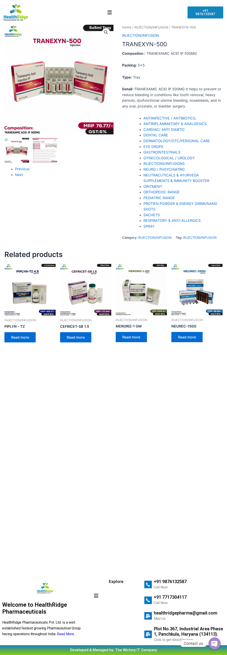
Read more (20, 337)
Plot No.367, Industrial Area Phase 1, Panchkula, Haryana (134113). (188, 631)
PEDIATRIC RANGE (159, 198)
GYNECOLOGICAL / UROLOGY (169, 158)
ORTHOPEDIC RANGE (161, 192)
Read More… (66, 634)
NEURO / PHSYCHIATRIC (164, 169)
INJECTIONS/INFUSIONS (164, 163)
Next (19, 174)
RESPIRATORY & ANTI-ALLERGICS (172, 220)
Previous (22, 169)
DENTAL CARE (155, 135)
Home (126, 27)
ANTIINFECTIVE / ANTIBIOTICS (169, 118)
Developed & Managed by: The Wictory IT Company (113, 650)
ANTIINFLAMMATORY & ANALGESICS (175, 123)
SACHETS (151, 215)
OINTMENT (152, 186)
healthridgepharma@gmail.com (185, 613)
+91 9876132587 (170, 581)
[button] (110, 12)
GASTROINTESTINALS (161, 152)
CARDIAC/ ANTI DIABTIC (164, 129)
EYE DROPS (153, 146)
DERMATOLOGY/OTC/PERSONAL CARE (176, 141)
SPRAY (149, 226)
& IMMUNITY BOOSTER (189, 180)
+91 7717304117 (170, 597)
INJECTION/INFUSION (151, 27)
